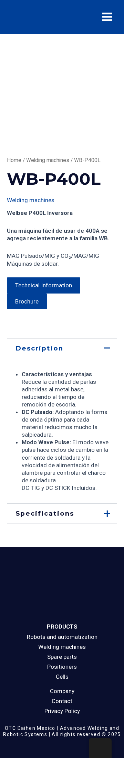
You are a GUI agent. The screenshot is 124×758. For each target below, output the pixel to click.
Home (14, 160)
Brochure (27, 301)
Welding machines (47, 160)
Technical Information (43, 285)
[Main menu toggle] (107, 17)
